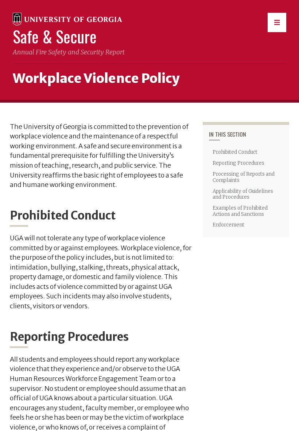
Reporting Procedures (238, 163)
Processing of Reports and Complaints (244, 177)
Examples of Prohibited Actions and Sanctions (240, 211)
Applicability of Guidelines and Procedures (243, 194)
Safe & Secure (55, 36)
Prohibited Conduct (235, 152)
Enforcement (228, 225)
